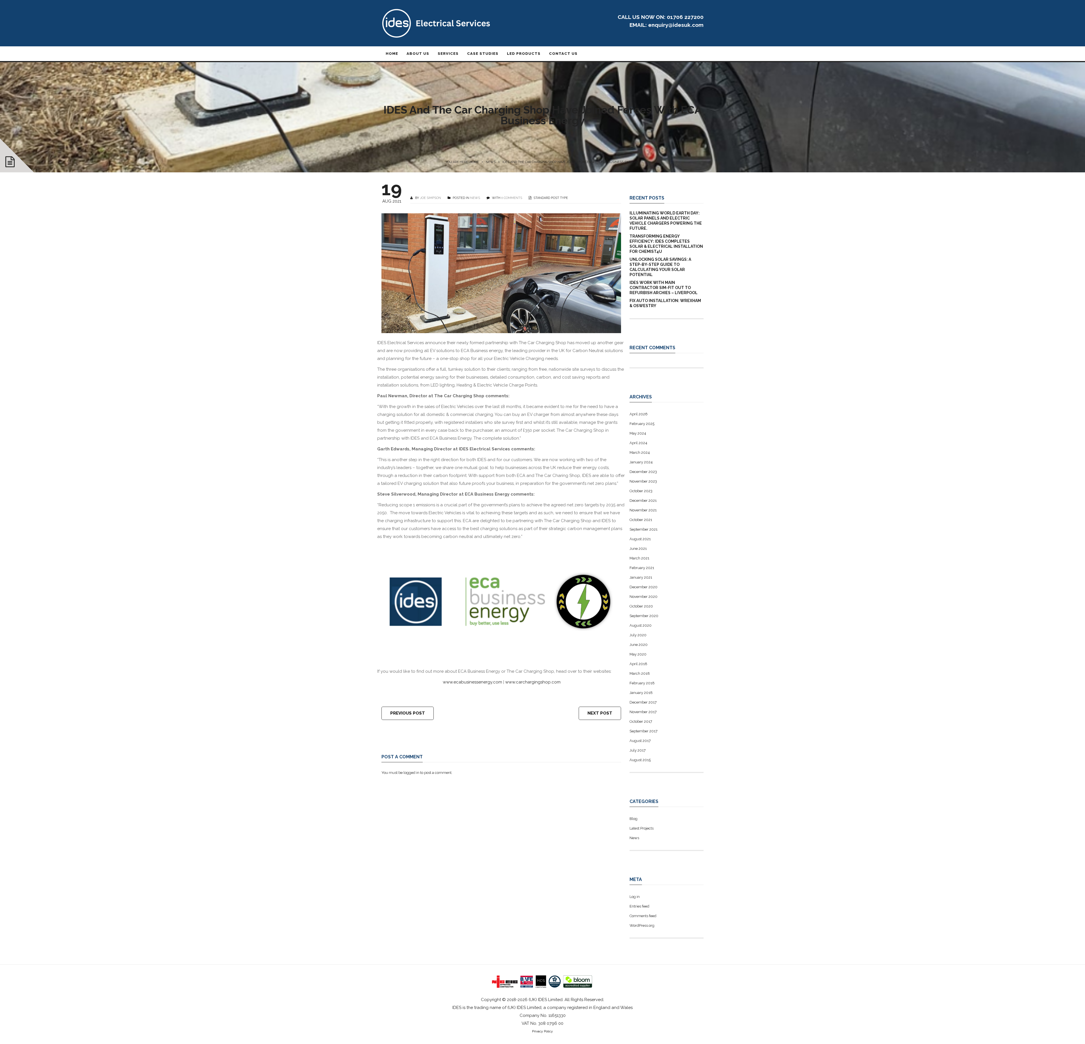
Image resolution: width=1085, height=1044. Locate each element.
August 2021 (640, 539)
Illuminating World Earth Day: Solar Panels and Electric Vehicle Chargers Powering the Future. (666, 221)
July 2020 (638, 635)
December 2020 (643, 587)
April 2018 (638, 664)
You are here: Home (462, 162)
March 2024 (640, 452)
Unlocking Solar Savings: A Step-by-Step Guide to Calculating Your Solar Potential (660, 267)
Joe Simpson (430, 198)
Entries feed (639, 906)
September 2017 (643, 731)
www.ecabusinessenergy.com (472, 682)
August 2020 (641, 625)
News (491, 162)
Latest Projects (642, 828)
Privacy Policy (542, 1031)
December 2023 (643, 472)
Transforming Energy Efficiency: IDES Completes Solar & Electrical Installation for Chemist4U (666, 244)
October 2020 (641, 606)
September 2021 (643, 529)
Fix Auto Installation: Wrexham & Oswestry (665, 303)
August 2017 (640, 741)
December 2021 (643, 500)
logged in (411, 772)
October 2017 (641, 721)
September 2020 (644, 616)
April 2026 (639, 414)
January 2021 (641, 577)
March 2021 (639, 558)
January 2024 (641, 462)
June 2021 (638, 548)
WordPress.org (642, 925)
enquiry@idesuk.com (676, 25)
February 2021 (642, 568)
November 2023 (643, 481)
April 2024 (638, 443)
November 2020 (643, 596)
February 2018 (642, 683)
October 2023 (641, 491)
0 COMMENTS (511, 198)
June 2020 (639, 645)
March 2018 (640, 673)
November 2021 (643, 510)
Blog (633, 819)
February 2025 (642, 424)
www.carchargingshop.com (533, 682)
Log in (635, 897)
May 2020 (638, 654)
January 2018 (641, 693)
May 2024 (638, 433)
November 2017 (643, 712)
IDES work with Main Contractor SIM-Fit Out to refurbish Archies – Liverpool (664, 287)
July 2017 (638, 750)
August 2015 (640, 760)
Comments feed (643, 916)
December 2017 (643, 702)
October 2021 (641, 520)
